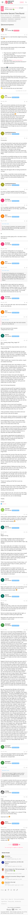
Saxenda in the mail (10, 882)
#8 (26, 267)
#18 (26, 767)
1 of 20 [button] (9, 844)
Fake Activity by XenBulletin (14, 907)
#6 (26, 221)
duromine (17, 15)
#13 (26, 532)
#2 (26, 101)
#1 (26, 34)
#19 (26, 797)
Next (14, 844)
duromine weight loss (6, 17)
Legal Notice (4, 901)
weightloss (3, 21)
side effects (4, 19)
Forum (6, 899)
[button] (2, 2)
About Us (11, 899)
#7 (26, 248)
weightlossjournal (12, 21)
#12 (26, 514)
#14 (26, 584)
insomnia (23, 17)
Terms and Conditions (19, 899)
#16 (26, 629)
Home (2, 899)
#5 (26, 205)
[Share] (25, 35)
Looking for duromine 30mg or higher (15, 876)
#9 (26, 302)
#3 (26, 138)
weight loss (17, 19)
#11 (26, 340)
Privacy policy (11, 901)
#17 (26, 751)
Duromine (7, 856)
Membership (18, 901)
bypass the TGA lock (14, 8)
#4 (26, 189)
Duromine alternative (17, 60)
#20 (26, 827)
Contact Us (3, 903)
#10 (26, 317)
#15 (26, 600)
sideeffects (11, 19)
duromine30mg (16, 17)
